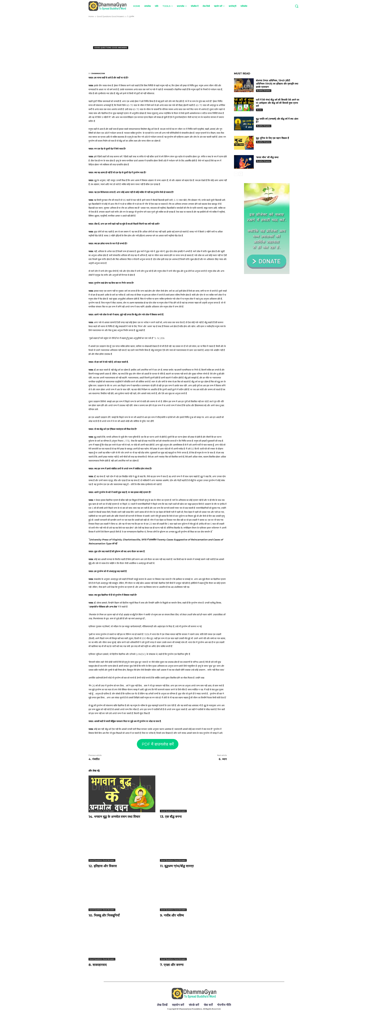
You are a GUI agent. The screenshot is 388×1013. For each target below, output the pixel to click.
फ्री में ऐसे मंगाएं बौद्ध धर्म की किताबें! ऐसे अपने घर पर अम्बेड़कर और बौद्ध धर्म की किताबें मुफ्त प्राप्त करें (277, 103)
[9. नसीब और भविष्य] (193, 892)
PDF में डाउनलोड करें (158, 744)
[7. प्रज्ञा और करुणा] (193, 942)
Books (259, 110)
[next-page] (241, 174)
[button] (296, 6)
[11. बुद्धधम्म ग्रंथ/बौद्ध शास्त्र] (193, 843)
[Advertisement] (194, 42)
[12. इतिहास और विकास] (122, 843)
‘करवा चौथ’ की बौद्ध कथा (267, 157)
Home (91, 16)
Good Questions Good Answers (110, 16)
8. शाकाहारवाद (98, 965)
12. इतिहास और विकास (103, 866)
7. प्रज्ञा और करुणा (172, 965)
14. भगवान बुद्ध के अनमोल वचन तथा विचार (114, 817)
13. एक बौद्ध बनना (171, 817)
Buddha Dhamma (263, 91)
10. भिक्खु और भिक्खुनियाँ (104, 915)
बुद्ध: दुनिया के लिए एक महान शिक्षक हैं (272, 138)
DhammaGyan (98, 73)
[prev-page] (236, 174)
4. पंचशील (94, 759)
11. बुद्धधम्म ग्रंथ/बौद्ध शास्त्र (177, 866)
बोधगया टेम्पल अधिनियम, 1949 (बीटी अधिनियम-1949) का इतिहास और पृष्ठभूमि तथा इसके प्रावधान (277, 83)
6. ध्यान (223, 759)
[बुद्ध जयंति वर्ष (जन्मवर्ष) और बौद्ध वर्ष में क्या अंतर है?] (244, 123)
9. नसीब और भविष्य (172, 915)
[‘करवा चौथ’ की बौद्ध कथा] (244, 162)
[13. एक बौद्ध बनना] (193, 794)
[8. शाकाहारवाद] (122, 942)
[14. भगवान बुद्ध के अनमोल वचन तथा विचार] (122, 794)
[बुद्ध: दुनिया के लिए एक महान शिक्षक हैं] (244, 143)
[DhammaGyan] (194, 993)
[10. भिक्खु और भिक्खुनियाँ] (122, 892)
